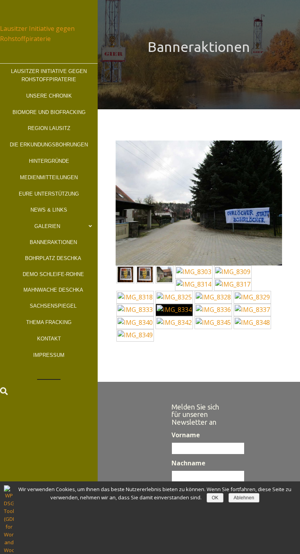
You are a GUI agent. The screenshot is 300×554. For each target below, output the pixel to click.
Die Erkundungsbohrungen (49, 145)
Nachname (188, 463)
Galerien (47, 226)
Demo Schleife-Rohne (53, 274)
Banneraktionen (53, 242)
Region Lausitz (49, 128)
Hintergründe (49, 161)
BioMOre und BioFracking (49, 112)
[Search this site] (4, 391)
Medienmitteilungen (49, 177)
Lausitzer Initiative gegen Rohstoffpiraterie (49, 75)
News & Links (48, 210)
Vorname (185, 435)
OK (215, 498)
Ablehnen (244, 498)
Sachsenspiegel (53, 306)
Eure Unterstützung (49, 194)
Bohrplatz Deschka (53, 258)
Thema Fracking (48, 322)
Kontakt (49, 339)
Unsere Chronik (49, 96)
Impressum (48, 355)
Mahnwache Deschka (53, 290)
